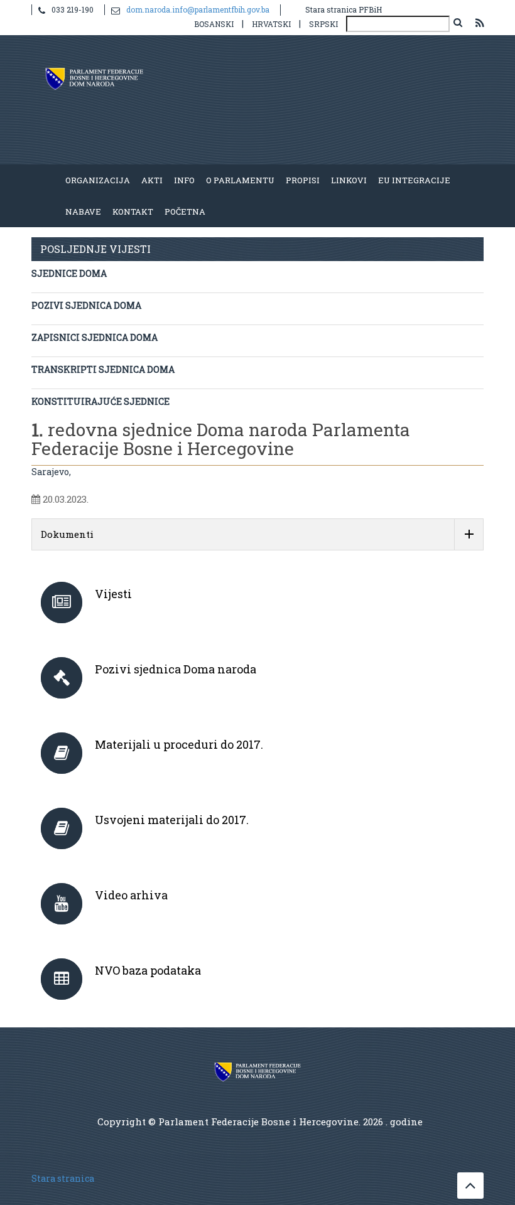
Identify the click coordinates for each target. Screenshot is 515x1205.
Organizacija (97, 180)
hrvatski (271, 24)
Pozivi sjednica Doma (86, 305)
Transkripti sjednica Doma (103, 369)
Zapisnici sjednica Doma (94, 337)
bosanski (214, 24)
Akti (152, 180)
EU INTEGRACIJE (414, 180)
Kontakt (132, 211)
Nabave (83, 211)
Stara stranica (62, 1178)
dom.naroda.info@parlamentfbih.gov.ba (197, 9)
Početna (185, 211)
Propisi (303, 180)
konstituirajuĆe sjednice (100, 401)
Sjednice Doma (69, 273)
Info (184, 180)
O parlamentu (240, 180)
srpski (323, 24)
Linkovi (349, 180)
